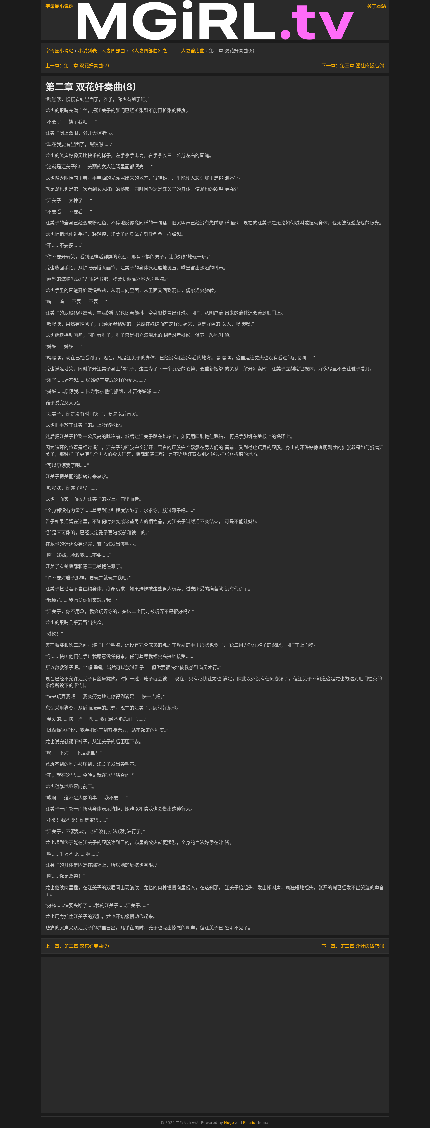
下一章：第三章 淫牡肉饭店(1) (353, 65)
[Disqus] (215, 1034)
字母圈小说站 (59, 6)
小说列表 (87, 51)
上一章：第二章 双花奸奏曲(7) (77, 65)
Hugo (229, 1122)
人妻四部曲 (113, 51)
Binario (249, 1122)
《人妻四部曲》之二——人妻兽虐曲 (167, 51)
